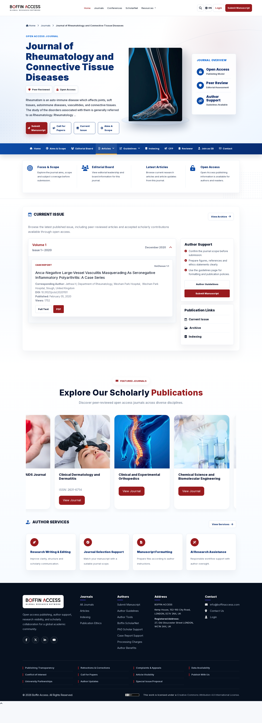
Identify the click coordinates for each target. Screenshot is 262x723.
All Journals (87, 604)
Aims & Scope (108, 128)
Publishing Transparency (39, 667)
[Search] (200, 8)
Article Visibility (145, 674)
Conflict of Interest (35, 674)
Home (87, 8)
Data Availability (200, 667)
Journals (99, 8)
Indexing (154, 148)
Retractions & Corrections (95, 667)
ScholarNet (132, 8)
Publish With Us (200, 674)
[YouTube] (54, 639)
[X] (35, 639)
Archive (195, 328)
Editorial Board (84, 148)
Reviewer (187, 148)
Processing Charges (129, 641)
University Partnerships (38, 681)
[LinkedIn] (44, 639)
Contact (227, 148)
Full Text (43, 309)
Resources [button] (148, 8)
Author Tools (125, 617)
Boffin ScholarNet (128, 623)
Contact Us (217, 610)
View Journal (80, 491)
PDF (58, 309)
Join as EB (208, 148)
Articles (106, 148)
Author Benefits (126, 648)
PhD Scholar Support (130, 629)
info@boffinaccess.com (225, 604)
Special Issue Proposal (149, 681)
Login (218, 8)
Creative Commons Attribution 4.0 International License (208, 694)
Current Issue (85, 128)
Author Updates (89, 681)
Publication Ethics (91, 623)
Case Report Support (130, 635)
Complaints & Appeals (148, 667)
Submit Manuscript (239, 8)
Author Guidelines (207, 284)
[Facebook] (26, 639)
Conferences (114, 8)
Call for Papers (60, 128)
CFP (170, 148)
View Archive (219, 216)
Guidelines (130, 148)
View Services (220, 524)
